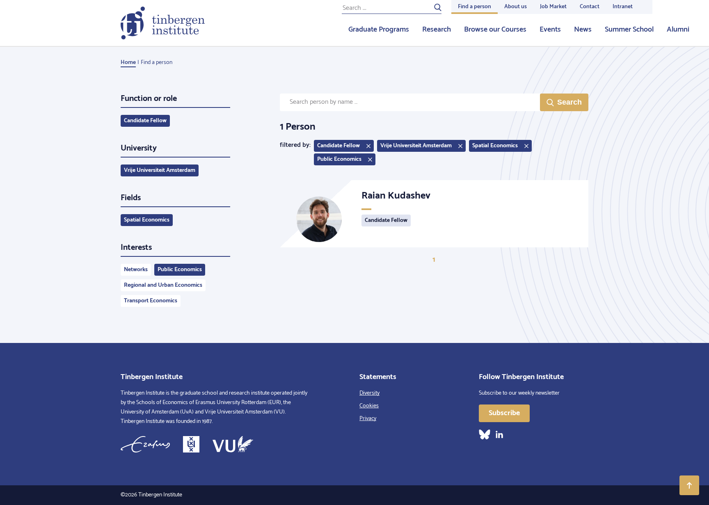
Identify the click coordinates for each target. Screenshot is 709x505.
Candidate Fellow (145, 121)
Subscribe (504, 413)
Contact (589, 6)
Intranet (623, 6)
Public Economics (180, 269)
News (583, 29)
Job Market (553, 6)
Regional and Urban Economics (163, 285)
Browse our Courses (495, 29)
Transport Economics (150, 301)
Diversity (369, 393)
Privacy (367, 418)
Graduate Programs (378, 29)
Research (436, 29)
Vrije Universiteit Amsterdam (159, 170)
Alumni (678, 29)
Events (550, 29)
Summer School (629, 29)
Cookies (369, 406)
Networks (136, 269)
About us (515, 6)
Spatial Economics (146, 220)
